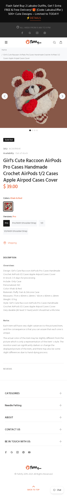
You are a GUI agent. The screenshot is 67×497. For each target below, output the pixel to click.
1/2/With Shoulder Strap (15, 231)
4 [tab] (37, 130)
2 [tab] (32, 130)
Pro (6, 223)
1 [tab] (30, 130)
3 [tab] (34, 130)
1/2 (42, 223)
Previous (5, 96)
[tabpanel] (33, 94)
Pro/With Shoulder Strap (24, 223)
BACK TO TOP (33, 489)
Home (4, 50)
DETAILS (35, 18)
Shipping (12, 243)
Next (62, 96)
